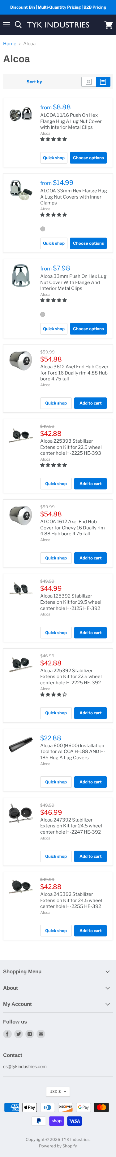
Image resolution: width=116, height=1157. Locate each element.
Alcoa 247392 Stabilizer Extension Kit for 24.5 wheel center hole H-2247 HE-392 (71, 826)
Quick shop (54, 157)
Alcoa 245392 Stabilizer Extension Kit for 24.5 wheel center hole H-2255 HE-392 (71, 900)
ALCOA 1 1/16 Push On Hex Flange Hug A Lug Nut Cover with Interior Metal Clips (71, 121)
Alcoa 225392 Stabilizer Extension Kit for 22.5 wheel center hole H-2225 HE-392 (71, 677)
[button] (54, 139)
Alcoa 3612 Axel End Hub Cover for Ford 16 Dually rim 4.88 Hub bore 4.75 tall (74, 373)
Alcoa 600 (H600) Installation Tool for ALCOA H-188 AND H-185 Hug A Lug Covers (72, 751)
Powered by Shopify (58, 1145)
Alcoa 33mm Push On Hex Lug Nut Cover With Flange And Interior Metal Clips (73, 282)
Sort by (34, 81)
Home (9, 43)
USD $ (55, 1091)
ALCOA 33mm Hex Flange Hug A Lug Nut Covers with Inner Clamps (73, 197)
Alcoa (45, 133)
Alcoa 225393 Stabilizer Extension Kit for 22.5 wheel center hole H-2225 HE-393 (71, 447)
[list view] (103, 82)
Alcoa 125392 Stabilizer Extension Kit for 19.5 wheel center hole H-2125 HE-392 (70, 602)
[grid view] (88, 82)
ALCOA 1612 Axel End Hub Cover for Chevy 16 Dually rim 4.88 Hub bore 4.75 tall (72, 528)
